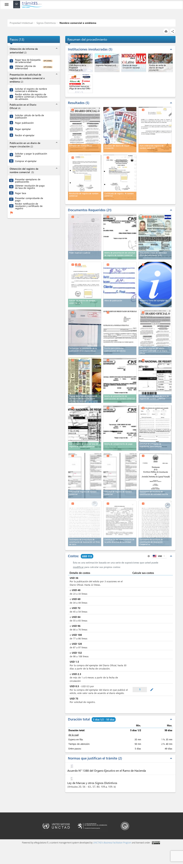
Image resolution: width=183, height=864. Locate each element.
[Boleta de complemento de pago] (120, 428)
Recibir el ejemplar (24, 135)
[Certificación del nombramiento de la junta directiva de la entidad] (120, 523)
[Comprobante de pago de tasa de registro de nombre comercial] (84, 428)
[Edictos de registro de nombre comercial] (84, 284)
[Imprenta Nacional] (107, 62)
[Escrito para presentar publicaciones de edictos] (120, 332)
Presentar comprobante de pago (29, 199)
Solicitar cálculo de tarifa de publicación (29, 116)
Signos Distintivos (46, 23)
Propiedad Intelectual (21, 23)
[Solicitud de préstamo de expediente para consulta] (155, 428)
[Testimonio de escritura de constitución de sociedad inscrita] (155, 475)
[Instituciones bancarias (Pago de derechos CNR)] (80, 83)
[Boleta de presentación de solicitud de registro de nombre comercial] (120, 237)
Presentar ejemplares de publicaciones (27, 180)
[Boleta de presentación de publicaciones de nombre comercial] (120, 380)
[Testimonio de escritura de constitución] (155, 523)
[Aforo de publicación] (120, 284)
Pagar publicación (24, 123)
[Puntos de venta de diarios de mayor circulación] (160, 62)
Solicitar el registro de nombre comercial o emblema (31, 90)
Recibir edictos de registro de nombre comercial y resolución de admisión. (31, 96)
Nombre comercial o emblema (77, 23)
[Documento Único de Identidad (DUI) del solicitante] (155, 237)
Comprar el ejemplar (26, 161)
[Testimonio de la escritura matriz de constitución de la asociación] (84, 523)
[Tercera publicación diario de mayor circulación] (84, 380)
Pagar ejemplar (23, 129)
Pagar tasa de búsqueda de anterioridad (28, 61)
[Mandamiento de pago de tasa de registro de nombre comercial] (155, 380)
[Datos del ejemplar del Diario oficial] (155, 284)
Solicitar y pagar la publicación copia (31, 154)
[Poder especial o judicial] (85, 236)
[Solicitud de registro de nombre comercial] (85, 475)
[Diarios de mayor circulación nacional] (133, 62)
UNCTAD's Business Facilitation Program (112, 842)
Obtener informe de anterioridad (25, 67)
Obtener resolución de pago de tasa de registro (30, 186)
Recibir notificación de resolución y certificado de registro (29, 205)
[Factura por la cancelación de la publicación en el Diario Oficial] (84, 332)
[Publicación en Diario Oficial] (155, 332)
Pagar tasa (20, 193)
